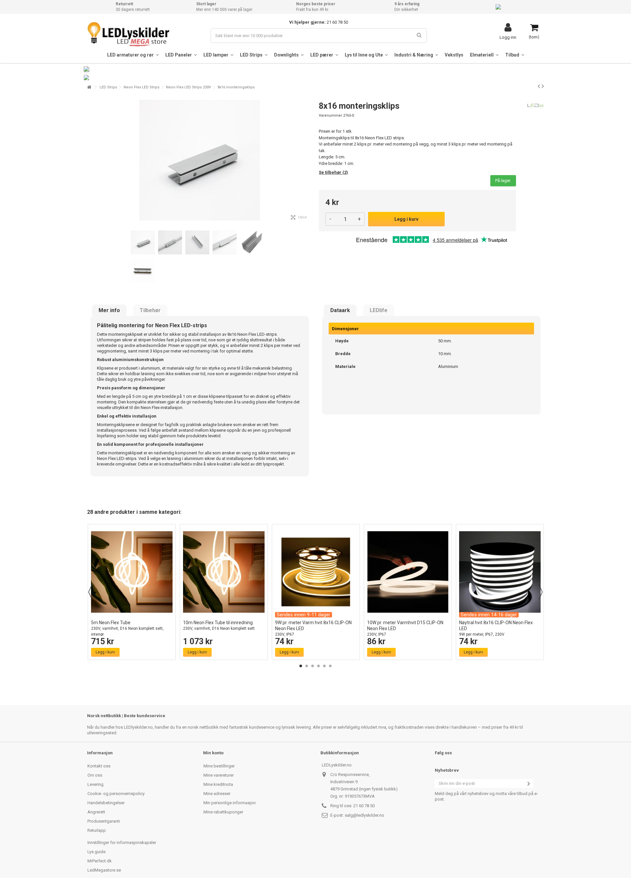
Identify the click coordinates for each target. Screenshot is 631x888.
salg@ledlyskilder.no (364, 815)
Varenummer (330, 115)
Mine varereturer (218, 775)
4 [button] (318, 666)
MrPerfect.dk (99, 860)
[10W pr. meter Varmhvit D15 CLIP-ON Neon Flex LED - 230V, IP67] (408, 572)
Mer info (109, 310)
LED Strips (108, 87)
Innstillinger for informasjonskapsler (121, 842)
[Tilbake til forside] (89, 87)
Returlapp (96, 830)
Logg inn (508, 37)
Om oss (94, 775)
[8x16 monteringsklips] (143, 242)
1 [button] (300, 666)
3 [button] (312, 666)
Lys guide (96, 851)
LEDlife (378, 310)
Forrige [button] (91, 160)
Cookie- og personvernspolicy (116, 793)
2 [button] (306, 666)
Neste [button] (309, 160)
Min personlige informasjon (229, 802)
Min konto (213, 752)
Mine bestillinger (219, 765)
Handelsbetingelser (106, 802)
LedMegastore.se (104, 870)
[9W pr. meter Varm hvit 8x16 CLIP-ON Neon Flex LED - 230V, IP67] (316, 572)
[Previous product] (539, 86)
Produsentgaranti (103, 821)
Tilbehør (150, 310)
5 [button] (324, 666)
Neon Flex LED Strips (141, 87)
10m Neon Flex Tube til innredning (219, 625)
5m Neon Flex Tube (127, 628)
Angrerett (96, 811)
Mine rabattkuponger (223, 811)
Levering (95, 784)
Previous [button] (90, 592)
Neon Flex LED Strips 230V (188, 87)
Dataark (340, 310)
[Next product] (543, 86)
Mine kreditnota (218, 784)
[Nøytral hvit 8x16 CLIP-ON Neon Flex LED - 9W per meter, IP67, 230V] (500, 572)
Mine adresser (216, 793)
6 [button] (330, 666)
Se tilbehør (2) (333, 172)
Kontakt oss (98, 765)
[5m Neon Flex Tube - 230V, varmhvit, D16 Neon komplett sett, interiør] (132, 572)
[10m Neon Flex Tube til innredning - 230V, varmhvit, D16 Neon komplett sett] (224, 572)
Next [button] (541, 592)
